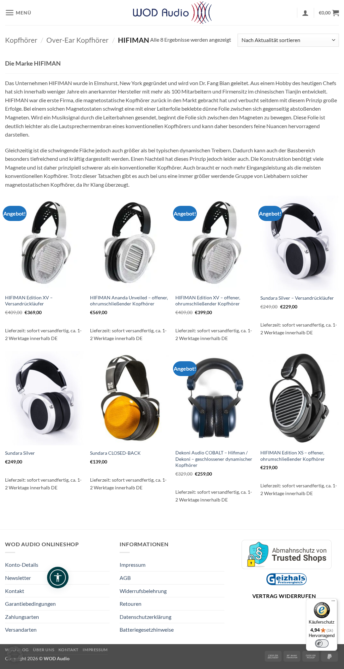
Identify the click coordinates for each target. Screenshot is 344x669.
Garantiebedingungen (30, 603)
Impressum (132, 564)
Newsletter (18, 577)
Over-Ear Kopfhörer (77, 40)
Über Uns (43, 649)
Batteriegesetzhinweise (147, 629)
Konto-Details (21, 564)
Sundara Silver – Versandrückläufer (297, 298)
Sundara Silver (20, 453)
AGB (125, 577)
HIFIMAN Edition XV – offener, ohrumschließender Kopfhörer (207, 301)
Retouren (130, 603)
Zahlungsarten (22, 617)
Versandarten (21, 629)
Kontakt (14, 591)
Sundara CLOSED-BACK (115, 453)
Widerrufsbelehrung (143, 591)
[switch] (322, 643)
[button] (18, 13)
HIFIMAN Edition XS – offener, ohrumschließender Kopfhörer (292, 456)
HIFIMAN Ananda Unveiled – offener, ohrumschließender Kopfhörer (129, 301)
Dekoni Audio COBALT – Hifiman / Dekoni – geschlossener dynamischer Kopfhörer (213, 459)
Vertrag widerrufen (284, 596)
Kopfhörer (21, 40)
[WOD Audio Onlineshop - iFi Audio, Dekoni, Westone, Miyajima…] (172, 12)
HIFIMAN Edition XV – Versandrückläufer (29, 301)
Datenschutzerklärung (145, 617)
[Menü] (333, 602)
